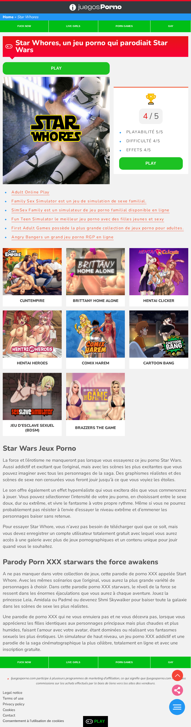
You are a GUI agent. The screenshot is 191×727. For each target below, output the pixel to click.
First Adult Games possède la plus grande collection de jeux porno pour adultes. (97, 228)
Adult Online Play (30, 192)
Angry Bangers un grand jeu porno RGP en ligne (62, 237)
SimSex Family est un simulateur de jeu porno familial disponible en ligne (90, 210)
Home (8, 16)
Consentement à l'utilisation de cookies (33, 721)
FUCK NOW (24, 26)
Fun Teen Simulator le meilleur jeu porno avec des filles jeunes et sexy (87, 219)
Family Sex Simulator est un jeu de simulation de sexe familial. (78, 201)
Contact (9, 715)
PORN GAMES (124, 26)
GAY (170, 26)
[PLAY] (56, 130)
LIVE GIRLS (73, 26)
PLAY (99, 721)
